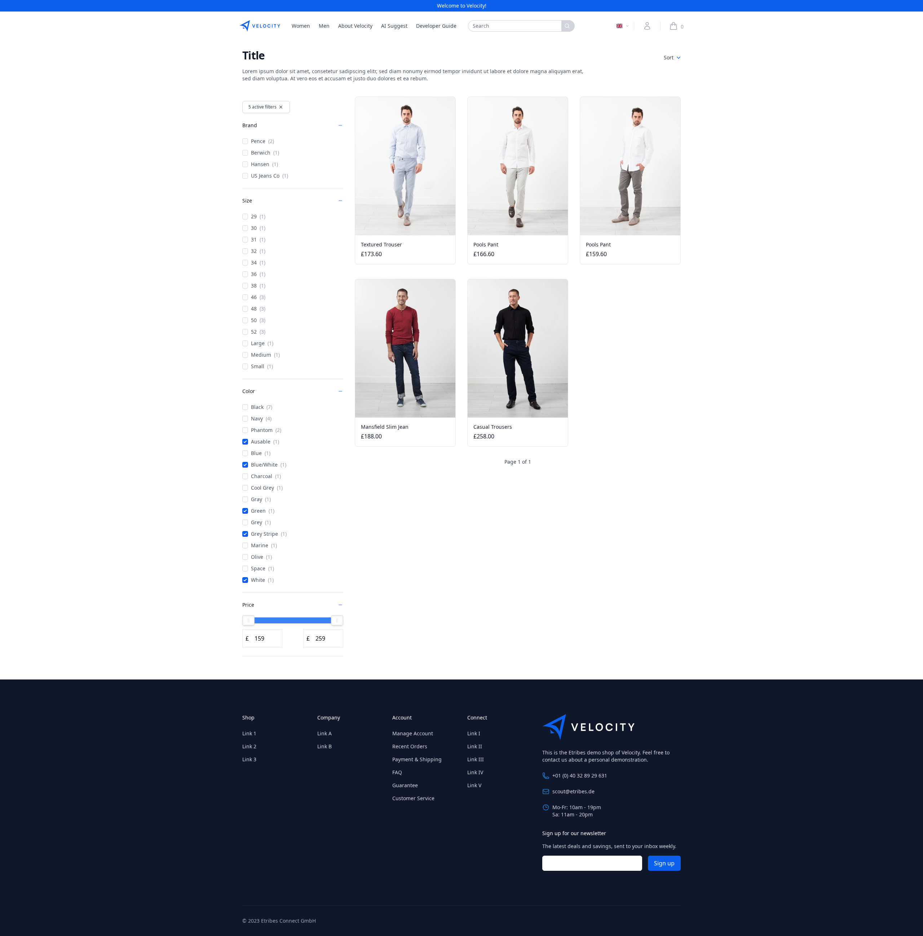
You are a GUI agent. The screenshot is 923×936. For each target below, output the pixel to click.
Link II (474, 746)
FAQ (397, 772)
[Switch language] (623, 26)
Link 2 (249, 746)
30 (258, 227)
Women (301, 25)
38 (258, 285)
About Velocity (355, 25)
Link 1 (249, 733)
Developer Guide (436, 25)
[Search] (568, 26)
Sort (669, 57)
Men (324, 25)
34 (258, 262)
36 (258, 274)
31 (258, 239)
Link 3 (249, 759)
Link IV (475, 772)
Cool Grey (267, 487)
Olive (261, 556)
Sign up (664, 863)
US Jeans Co (269, 175)
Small (262, 366)
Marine (264, 545)
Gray (261, 499)
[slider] (248, 620)
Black (261, 407)
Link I (473, 733)
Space (262, 568)
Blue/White (268, 464)
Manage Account (412, 733)
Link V (474, 785)
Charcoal (266, 476)
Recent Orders (409, 746)
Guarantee (405, 785)
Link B (324, 746)
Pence (262, 141)
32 (258, 251)
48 (258, 308)
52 (258, 331)
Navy (261, 418)
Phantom (266, 430)
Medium (265, 354)
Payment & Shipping (417, 759)
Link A (324, 733)
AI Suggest (394, 25)
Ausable (265, 441)
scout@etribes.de (573, 791)
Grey (261, 522)
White (262, 579)
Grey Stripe (269, 533)
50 (258, 320)
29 (258, 216)
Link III (475, 759)
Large (262, 343)
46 (258, 297)
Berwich (265, 152)
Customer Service (413, 798)
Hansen (264, 164)
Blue (260, 453)
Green (262, 510)
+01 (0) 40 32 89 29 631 (579, 775)
